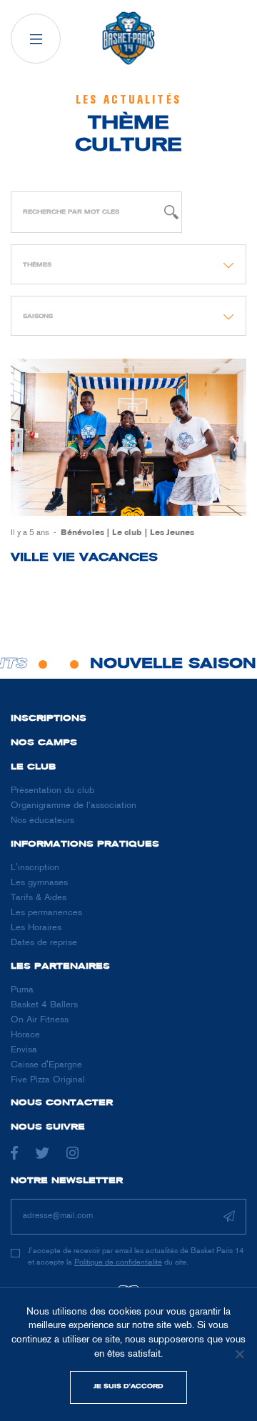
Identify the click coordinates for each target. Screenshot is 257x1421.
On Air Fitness (40, 1020)
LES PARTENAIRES (60, 966)
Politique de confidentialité (118, 1262)
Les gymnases (39, 883)
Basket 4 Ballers (44, 1005)
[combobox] (128, 264)
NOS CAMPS (44, 743)
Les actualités (128, 100)
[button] (36, 39)
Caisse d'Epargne (46, 1065)
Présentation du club (52, 791)
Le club (127, 533)
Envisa (24, 1050)
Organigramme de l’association (73, 806)
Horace (25, 1035)
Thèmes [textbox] (37, 264)
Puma (22, 990)
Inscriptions (48, 718)
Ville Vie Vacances (84, 558)
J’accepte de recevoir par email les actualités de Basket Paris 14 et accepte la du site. (135, 1256)
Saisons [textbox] (38, 316)
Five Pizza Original (48, 1080)
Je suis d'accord (128, 1387)
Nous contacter (62, 1103)
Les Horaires (36, 928)
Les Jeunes (172, 533)
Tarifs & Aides (38, 898)
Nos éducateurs (42, 821)
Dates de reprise (44, 943)
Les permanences (46, 913)
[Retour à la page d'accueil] (128, 38)
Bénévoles (82, 533)
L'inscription (35, 868)
